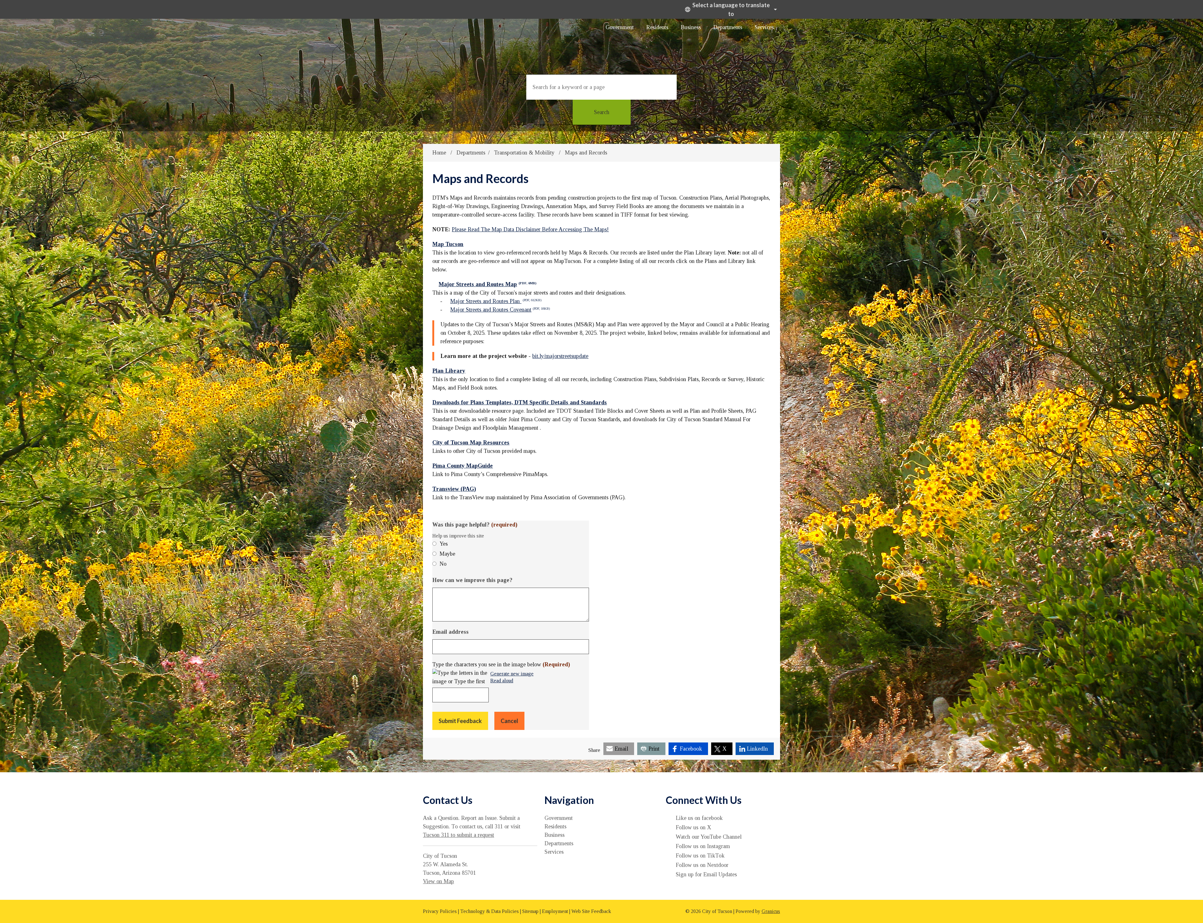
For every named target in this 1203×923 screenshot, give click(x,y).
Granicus (771, 911)
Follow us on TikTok (700, 855)
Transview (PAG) (454, 489)
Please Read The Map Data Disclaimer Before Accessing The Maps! (530, 229)
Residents (657, 27)
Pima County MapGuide (462, 466)
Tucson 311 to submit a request (458, 835)
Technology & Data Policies (489, 911)
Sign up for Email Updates (706, 874)
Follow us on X (693, 827)
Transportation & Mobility (525, 152)
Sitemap (530, 911)
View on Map (438, 881)
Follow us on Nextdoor (702, 865)
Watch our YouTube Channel (709, 837)
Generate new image (512, 674)
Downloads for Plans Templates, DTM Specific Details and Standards (519, 402)
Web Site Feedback (591, 911)
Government (620, 27)
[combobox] (730, 9)
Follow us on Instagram (703, 846)
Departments (727, 27)
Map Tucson (447, 244)
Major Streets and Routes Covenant (500, 310)
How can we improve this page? (472, 580)
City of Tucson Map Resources (470, 442)
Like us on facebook (699, 818)
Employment (555, 911)
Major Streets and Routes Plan (495, 301)
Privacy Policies (440, 911)
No (443, 564)
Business (691, 27)
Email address (450, 632)
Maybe (447, 554)
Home (439, 152)
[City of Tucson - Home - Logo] (484, 41)
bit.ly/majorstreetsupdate (560, 356)
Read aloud (501, 681)
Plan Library (448, 371)
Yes (444, 544)
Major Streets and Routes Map (487, 284)
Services (764, 27)
